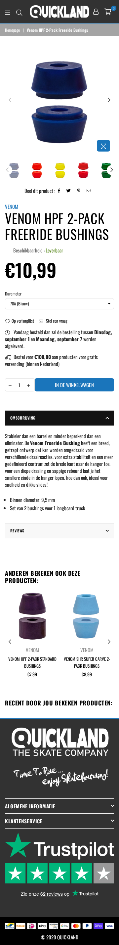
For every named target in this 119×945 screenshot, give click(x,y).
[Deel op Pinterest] (78, 191)
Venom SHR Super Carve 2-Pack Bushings (87, 662)
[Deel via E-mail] (89, 191)
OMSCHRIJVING (22, 418)
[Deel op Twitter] (69, 191)
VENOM (11, 206)
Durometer (13, 293)
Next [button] (109, 100)
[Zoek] (19, 12)
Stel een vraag (56, 321)
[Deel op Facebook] (59, 191)
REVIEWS (17, 530)
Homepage (12, 30)
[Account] (95, 12)
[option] (59, 100)
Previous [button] (10, 100)
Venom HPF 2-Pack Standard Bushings (32, 662)
